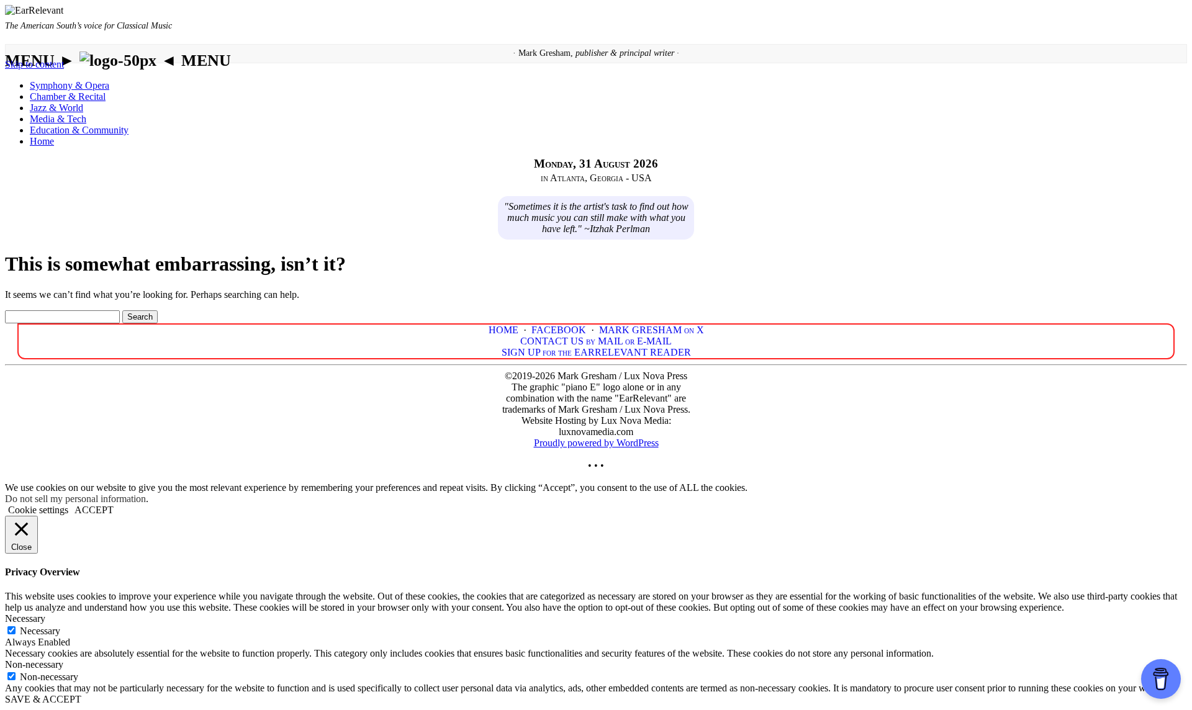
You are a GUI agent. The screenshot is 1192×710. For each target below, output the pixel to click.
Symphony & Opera (69, 85)
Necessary (40, 631)
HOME (503, 330)
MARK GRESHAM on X (651, 330)
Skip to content (34, 64)
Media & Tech (58, 119)
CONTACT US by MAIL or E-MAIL (596, 341)
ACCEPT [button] (94, 510)
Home (42, 141)
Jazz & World (56, 107)
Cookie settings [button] (38, 510)
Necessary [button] (25, 618)
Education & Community (79, 130)
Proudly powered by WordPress (596, 443)
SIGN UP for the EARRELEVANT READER (596, 352)
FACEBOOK (558, 330)
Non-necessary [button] (34, 664)
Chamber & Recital (68, 96)
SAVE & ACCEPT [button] (43, 699)
